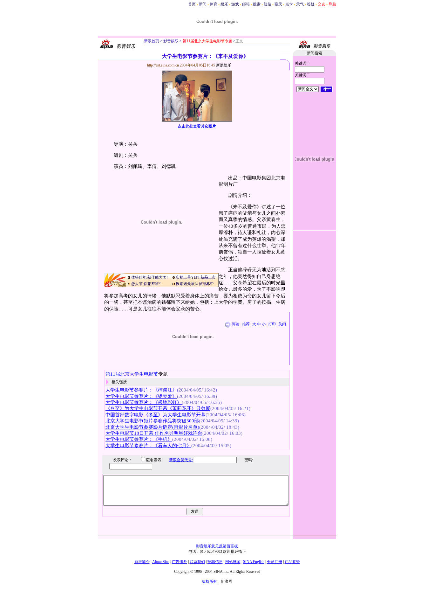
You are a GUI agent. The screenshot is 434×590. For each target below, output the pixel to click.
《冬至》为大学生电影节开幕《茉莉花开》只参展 (157, 408)
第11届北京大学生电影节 (131, 374)
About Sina (160, 561)
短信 (267, 4)
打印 (272, 324)
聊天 (278, 4)
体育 (213, 4)
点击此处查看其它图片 (197, 126)
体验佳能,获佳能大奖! (149, 277)
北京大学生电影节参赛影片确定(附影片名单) (152, 427)
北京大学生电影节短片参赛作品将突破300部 (152, 420)
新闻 (203, 4)
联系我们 (197, 561)
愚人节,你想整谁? (145, 283)
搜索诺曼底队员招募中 (195, 283)
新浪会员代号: (181, 460)
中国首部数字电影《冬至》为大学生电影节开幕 (155, 414)
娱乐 (224, 4)
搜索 (257, 4)
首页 (192, 4)
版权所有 (209, 581)
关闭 (282, 324)
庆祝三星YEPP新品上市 (196, 277)
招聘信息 (215, 561)
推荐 (246, 324)
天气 (300, 4)
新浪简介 (142, 561)
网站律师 (233, 561)
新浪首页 (151, 41)
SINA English (253, 561)
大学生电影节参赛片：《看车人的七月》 (148, 445)
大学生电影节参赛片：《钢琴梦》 (141, 396)
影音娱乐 (171, 41)
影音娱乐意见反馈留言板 (217, 546)
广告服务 (179, 561)
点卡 (289, 4)
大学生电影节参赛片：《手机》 (138, 439)
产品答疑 (292, 561)
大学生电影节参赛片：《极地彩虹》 (143, 402)
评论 (236, 324)
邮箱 (246, 4)
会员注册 (274, 561)
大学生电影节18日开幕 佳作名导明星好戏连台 (153, 433)
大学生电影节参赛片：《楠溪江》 (141, 389)
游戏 (235, 4)
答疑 (311, 4)
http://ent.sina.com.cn (163, 65)
